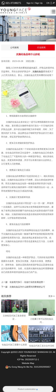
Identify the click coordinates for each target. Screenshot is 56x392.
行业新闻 (41, 47)
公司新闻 (14, 47)
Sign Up (39, 3)
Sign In (29, 3)
